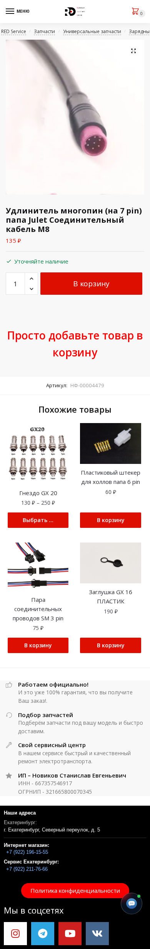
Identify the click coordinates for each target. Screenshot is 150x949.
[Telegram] (42, 933)
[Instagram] (15, 933)
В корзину (91, 284)
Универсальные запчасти (92, 31)
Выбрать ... (38, 520)
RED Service (13, 31)
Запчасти (44, 31)
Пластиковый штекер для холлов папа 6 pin (110, 477)
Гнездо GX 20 (38, 493)
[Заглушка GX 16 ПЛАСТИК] (110, 563)
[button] (75, 890)
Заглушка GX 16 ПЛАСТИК (110, 596)
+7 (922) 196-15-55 (27, 852)
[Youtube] (70, 933)
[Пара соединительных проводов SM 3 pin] (38, 567)
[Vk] (97, 933)
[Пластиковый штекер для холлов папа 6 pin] (110, 443)
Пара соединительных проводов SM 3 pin (38, 609)
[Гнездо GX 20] (38, 453)
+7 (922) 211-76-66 (27, 869)
